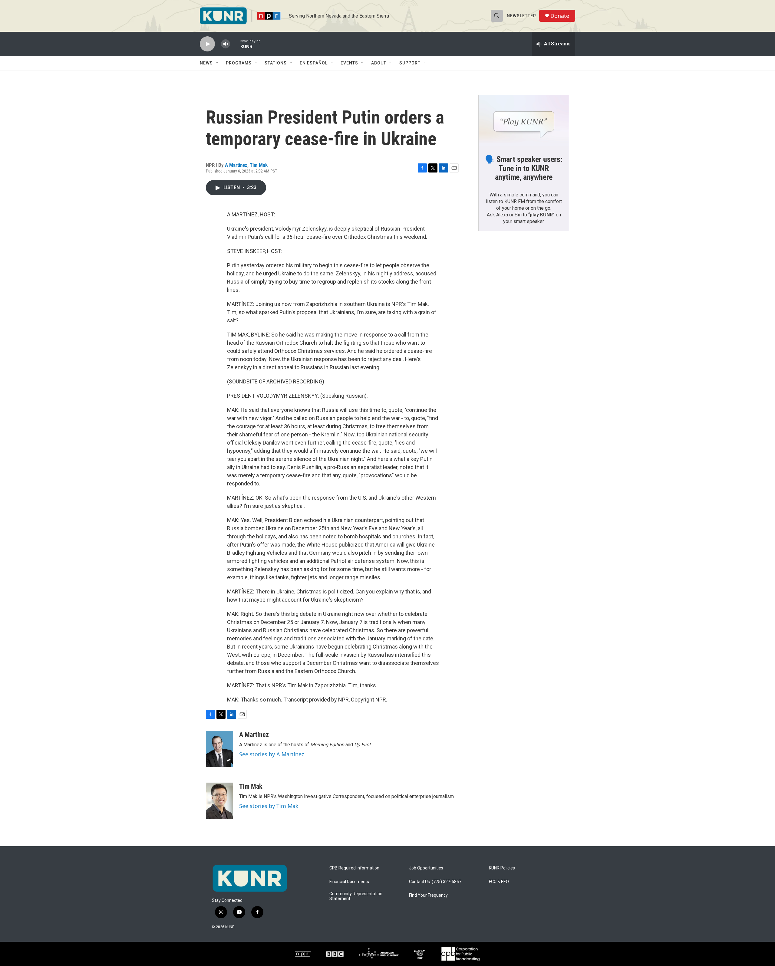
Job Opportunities (426, 868)
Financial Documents (349, 881)
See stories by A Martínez (271, 754)
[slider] (235, 44)
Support (409, 63)
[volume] (225, 44)
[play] (207, 44)
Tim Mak (259, 165)
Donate (559, 16)
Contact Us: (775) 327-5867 (435, 881)
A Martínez (236, 165)
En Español (314, 63)
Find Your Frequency (428, 895)
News (206, 63)
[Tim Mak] (219, 801)
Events (349, 63)
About (378, 63)
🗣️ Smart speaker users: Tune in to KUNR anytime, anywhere (523, 168)
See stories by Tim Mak (268, 806)
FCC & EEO (499, 881)
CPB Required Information (354, 868)
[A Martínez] (219, 749)
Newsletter (521, 15)
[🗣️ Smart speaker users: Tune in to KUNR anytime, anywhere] (524, 120)
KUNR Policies (502, 868)
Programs (239, 63)
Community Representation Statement (355, 896)
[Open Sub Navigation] (217, 63)
